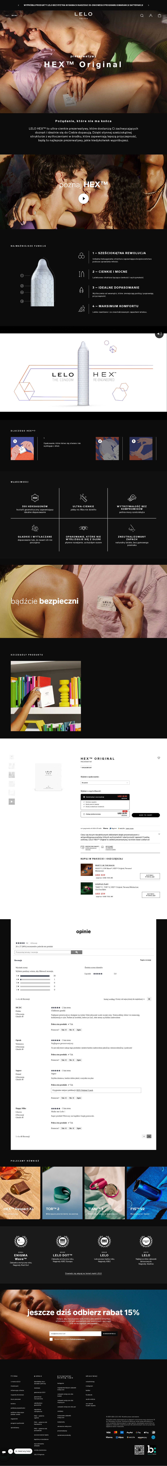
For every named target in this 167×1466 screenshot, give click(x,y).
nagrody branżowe (17, 1395)
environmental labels (41, 1435)
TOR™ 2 (52, 1209)
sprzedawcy (15, 1427)
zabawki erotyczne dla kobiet (65, 1395)
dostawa (37, 1388)
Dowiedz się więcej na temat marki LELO (83, 1273)
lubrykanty (61, 1422)
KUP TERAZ (139, 5)
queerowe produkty (64, 1435)
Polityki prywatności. (77, 1339)
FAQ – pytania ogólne (39, 1417)
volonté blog (90, 1381)
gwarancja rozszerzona (38, 1398)
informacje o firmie (17, 1390)
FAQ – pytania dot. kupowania (40, 1423)
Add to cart (145, 815)
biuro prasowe (16, 1399)
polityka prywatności (18, 1408)
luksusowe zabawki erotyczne (64, 1416)
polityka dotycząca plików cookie (17, 1413)
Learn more (130, 828)
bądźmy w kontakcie (41, 1439)
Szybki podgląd (150, 876)
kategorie (60, 1383)
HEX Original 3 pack (84, 1090)
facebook (89, 1395)
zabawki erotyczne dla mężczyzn (65, 1401)
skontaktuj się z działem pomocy (40, 1382)
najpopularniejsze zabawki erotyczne (66, 1389)
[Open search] (142, 15)
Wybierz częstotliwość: (91, 791)
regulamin (14, 1419)
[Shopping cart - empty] (159, 15)
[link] (20, 943)
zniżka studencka (40, 1450)
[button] (7, 15)
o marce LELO (15, 1381)
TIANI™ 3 (95, 1209)
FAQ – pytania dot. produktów (40, 1429)
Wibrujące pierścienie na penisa (62, 1214)
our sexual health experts (91, 1404)
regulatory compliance (38, 1410)
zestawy (60, 1411)
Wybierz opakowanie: (90, 777)
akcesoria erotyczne (64, 1426)
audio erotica (90, 1399)
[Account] (151, 15)
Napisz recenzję (146, 960)
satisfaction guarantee (38, 1404)
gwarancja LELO (39, 1392)
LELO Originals (39, 1454)
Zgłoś (79, 1030)
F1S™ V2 (137, 1209)
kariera (13, 1403)
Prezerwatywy (11, 1214)
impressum (14, 1386)
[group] (50, 450)
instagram (89, 1386)
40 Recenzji (34, 943)
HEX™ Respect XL (19, 1209)
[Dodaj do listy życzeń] (159, 758)
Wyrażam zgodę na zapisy (69, 1339)
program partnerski (17, 1423)
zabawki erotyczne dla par (66, 1407)
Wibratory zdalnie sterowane (103, 1214)
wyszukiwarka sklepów (39, 1445)
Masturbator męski (140, 1214)
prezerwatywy (62, 1431)
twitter (88, 1390)
